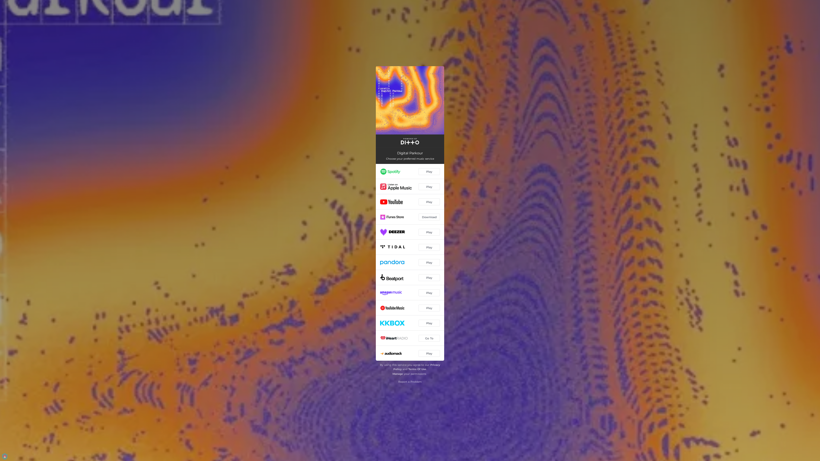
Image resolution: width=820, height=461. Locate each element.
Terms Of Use (417, 369)
